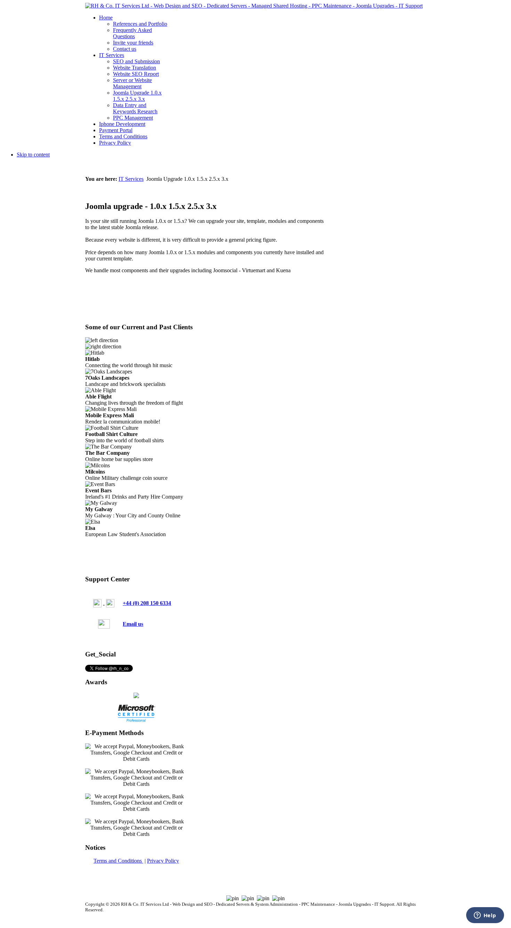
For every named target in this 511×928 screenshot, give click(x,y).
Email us (133, 624)
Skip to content (33, 155)
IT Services (131, 179)
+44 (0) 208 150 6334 (147, 603)
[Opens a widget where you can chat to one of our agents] (485, 916)
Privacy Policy (163, 861)
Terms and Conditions (118, 861)
